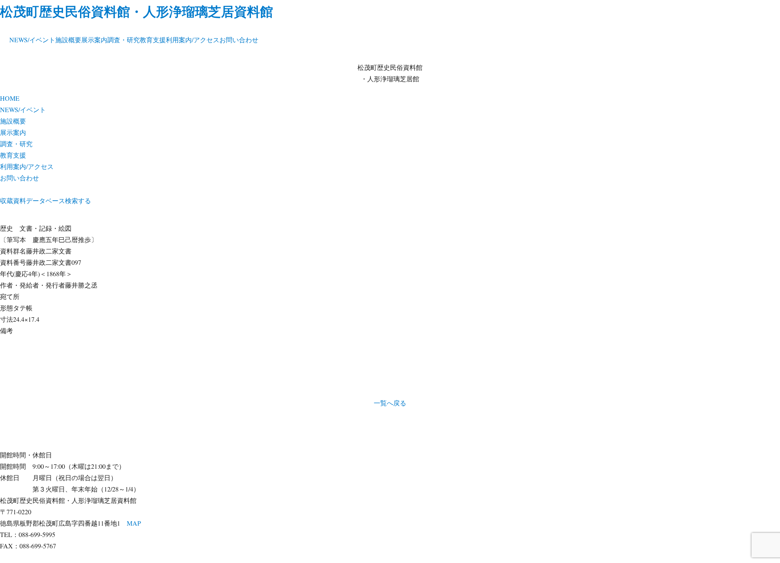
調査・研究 (123, 39)
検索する (78, 200)
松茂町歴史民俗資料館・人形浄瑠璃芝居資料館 (136, 11)
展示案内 (94, 39)
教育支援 (153, 39)
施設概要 (68, 39)
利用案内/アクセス (192, 39)
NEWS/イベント (32, 39)
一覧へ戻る (390, 402)
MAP (134, 523)
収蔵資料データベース (32, 200)
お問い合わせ (238, 39)
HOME (10, 98)
